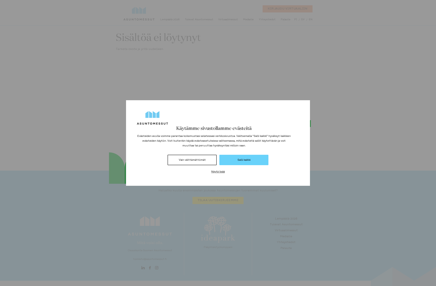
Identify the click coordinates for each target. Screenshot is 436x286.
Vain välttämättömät (192, 159)
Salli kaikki (244, 159)
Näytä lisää (218, 171)
